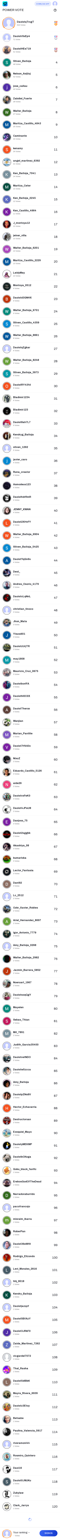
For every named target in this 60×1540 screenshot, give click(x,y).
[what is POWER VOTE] (55, 10)
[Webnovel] (5, 3)
